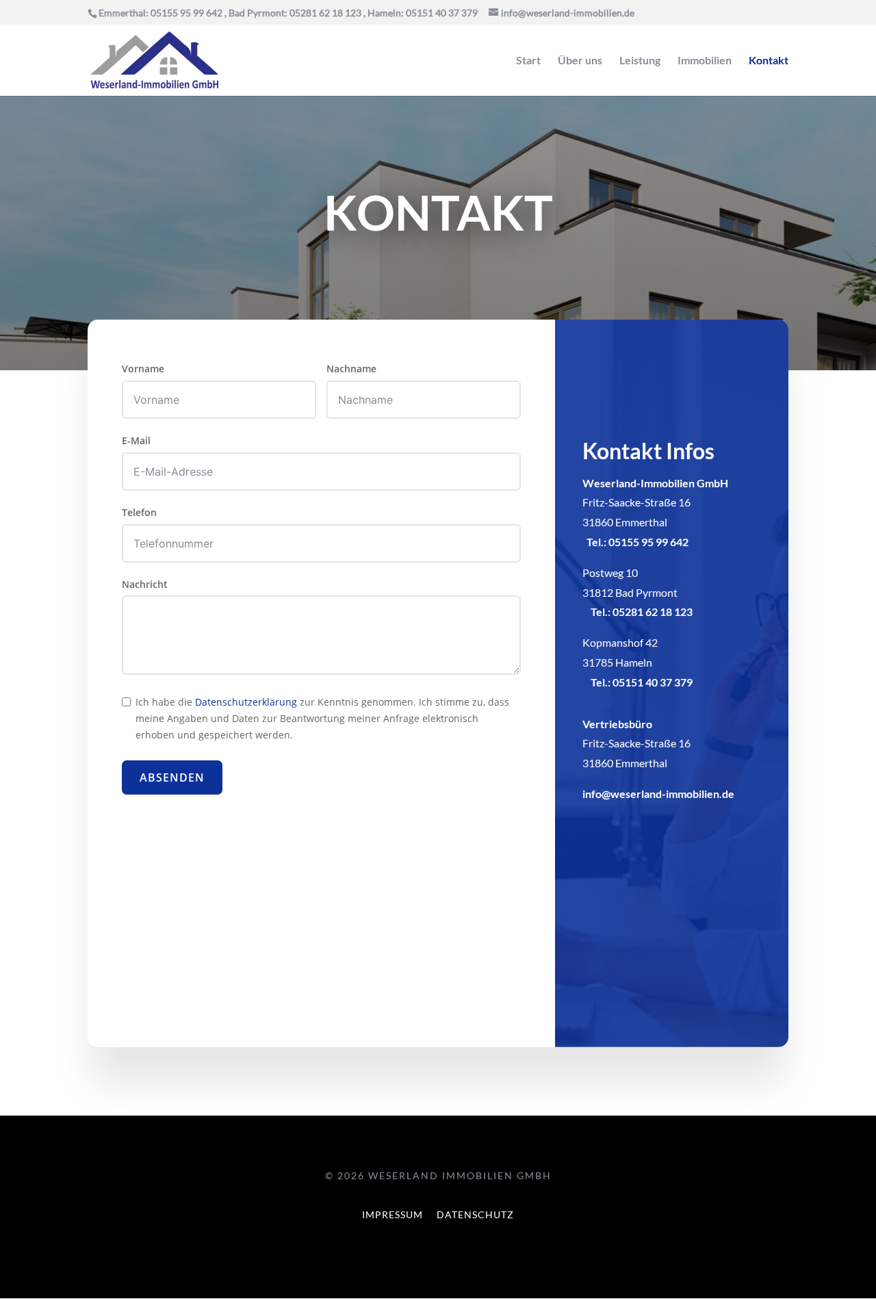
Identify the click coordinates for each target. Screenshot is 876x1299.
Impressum (392, 1214)
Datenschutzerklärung (246, 701)
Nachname (351, 368)
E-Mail (136, 440)
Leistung (639, 60)
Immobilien (705, 60)
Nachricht (145, 584)
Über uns (580, 60)
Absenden (172, 777)
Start (528, 60)
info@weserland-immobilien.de (658, 793)
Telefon (139, 512)
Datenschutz (475, 1214)
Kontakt (768, 60)
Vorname (143, 368)
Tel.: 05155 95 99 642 (637, 541)
